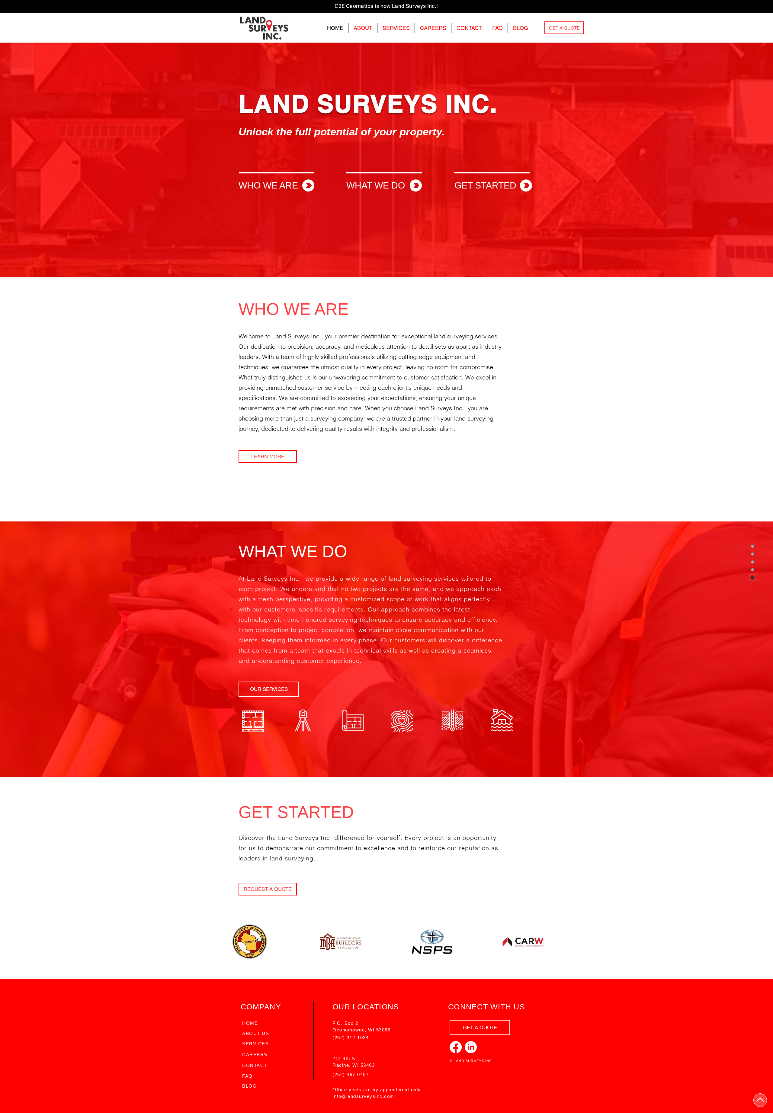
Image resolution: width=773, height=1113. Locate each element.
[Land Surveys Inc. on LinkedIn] (471, 1047)
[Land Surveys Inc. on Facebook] (456, 1047)
